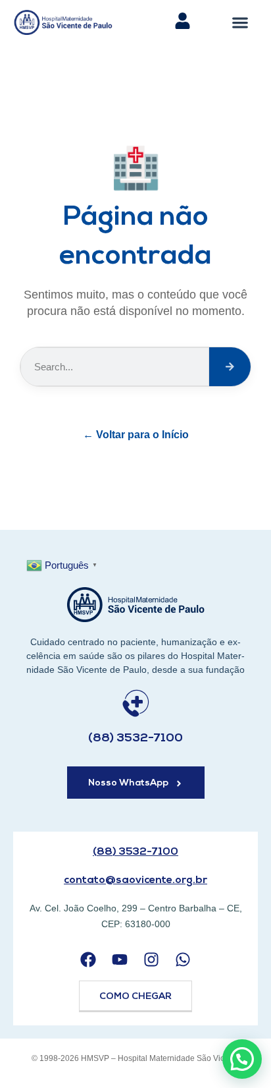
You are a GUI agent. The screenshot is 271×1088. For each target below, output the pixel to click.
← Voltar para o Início (136, 434)
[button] (240, 22)
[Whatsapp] (183, 960)
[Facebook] (88, 960)
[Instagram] (151, 960)
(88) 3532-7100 (135, 739)
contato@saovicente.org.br (135, 880)
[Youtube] (119, 960)
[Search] (230, 366)
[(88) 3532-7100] (135, 703)
